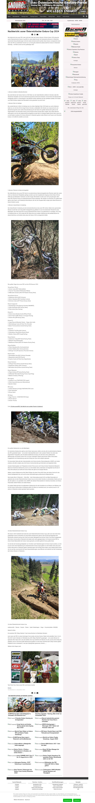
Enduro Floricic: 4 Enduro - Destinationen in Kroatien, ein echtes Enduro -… (22, 750)
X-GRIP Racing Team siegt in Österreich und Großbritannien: (22, 738)
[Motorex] (75, 52)
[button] (32, 34)
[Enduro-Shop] (76, 57)
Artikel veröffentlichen (57, 786)
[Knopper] (75, 71)
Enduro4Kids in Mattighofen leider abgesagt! (23, 744)
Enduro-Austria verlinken (58, 787)
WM (48, 20)
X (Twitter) (17, 786)
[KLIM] (76, 54)
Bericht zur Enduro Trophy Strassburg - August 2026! (50, 738)
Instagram (17, 789)
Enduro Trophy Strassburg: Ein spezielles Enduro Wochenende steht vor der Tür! (52, 757)
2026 (37, 784)
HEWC (76, 20)
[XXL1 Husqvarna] (75, 64)
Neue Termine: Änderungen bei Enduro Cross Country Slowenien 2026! (23, 771)
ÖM (43, 20)
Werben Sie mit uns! (58, 789)
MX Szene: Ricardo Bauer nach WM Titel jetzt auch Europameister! (51, 732)
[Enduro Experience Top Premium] (76, 49)
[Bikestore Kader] (75, 46)
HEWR (80, 20)
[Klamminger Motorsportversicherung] (76, 77)
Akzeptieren (67, 800)
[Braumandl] (75, 74)
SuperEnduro (70, 20)
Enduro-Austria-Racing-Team (37, 787)
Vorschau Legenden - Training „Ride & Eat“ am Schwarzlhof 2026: (48, 714)
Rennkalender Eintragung (58, 784)
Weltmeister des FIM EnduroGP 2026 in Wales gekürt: (52, 763)
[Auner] (76, 38)
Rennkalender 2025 (37, 786)
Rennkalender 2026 (20, 20)
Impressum (27, 799)
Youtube (17, 787)
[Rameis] (75, 44)
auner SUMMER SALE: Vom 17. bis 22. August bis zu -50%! (25, 756)
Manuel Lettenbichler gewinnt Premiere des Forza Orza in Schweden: (50, 719)
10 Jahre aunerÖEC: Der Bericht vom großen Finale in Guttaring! (27, 406)
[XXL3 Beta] (75, 94)
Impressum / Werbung (78, 784)
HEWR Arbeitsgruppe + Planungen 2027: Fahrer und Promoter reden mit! (50, 725)
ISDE (51, 20)
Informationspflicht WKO (78, 787)
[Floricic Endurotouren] (75, 41)
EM (45, 20)
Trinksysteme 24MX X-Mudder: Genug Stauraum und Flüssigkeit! (52, 771)
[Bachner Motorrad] (76, 29)
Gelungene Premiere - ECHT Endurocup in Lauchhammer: (23, 763)
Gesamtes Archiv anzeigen (37, 789)
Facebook (17, 784)
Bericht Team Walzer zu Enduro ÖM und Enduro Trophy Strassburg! (24, 732)
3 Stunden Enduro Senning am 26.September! (24, 719)
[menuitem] (9, 16)
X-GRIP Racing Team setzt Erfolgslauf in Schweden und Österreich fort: (19, 714)
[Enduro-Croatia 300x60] (76, 34)
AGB (78, 789)
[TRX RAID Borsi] (75, 79)
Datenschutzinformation (78, 786)
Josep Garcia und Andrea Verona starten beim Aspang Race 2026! (25, 725)
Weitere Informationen (19, 799)
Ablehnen (77, 800)
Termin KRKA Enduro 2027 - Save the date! (50, 744)
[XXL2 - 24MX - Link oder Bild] (76, 86)
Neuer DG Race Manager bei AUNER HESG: (51, 750)
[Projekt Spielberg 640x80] (35, 25)
